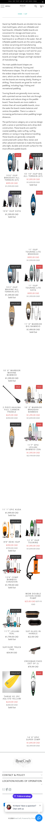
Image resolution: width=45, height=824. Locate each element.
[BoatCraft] (22, 6)
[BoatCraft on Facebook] (6, 789)
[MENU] (1, 6)
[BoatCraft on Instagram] (9, 789)
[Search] (35, 6)
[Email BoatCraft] (3, 789)
